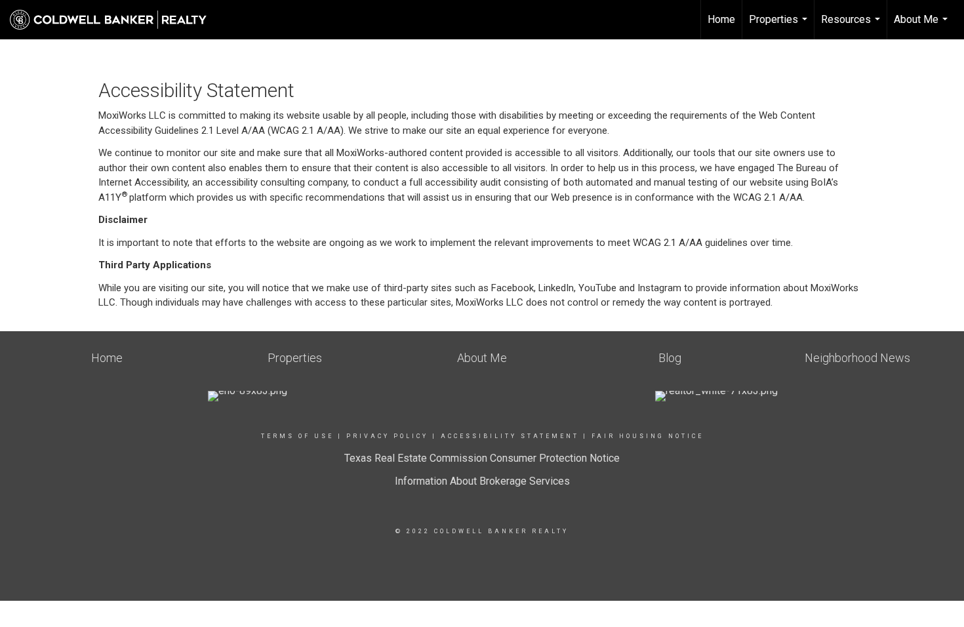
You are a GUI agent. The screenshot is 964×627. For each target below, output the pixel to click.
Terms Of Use (297, 436)
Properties (780, 26)
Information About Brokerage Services (482, 481)
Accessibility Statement (510, 436)
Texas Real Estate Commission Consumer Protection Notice (482, 458)
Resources (852, 26)
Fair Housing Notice (648, 436)
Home (721, 19)
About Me (922, 26)
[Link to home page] (115, 19)
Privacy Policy (387, 436)
